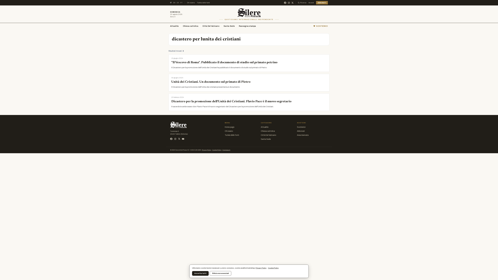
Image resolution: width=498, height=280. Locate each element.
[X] (292, 3)
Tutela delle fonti (203, 3)
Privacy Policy (206, 150)
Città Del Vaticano (210, 26)
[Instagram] (289, 3)
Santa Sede (229, 26)
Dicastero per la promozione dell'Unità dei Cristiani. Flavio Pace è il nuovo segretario (231, 101)
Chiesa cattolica (190, 26)
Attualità (174, 26)
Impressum (226, 150)
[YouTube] (183, 139)
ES (178, 3)
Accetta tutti (200, 273)
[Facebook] (285, 3)
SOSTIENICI (322, 26)
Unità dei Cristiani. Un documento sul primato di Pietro (210, 81)
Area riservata (303, 135)
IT (171, 3)
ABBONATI (322, 3)
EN (174, 3)
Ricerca (303, 3)
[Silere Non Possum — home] (249, 12)
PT (181, 3)
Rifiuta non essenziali (220, 273)
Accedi (311, 3)
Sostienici (301, 127)
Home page (229, 127)
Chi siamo (191, 3)
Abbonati (301, 131)
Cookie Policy (217, 150)
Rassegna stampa (247, 26)
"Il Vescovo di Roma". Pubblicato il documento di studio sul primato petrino (224, 62)
